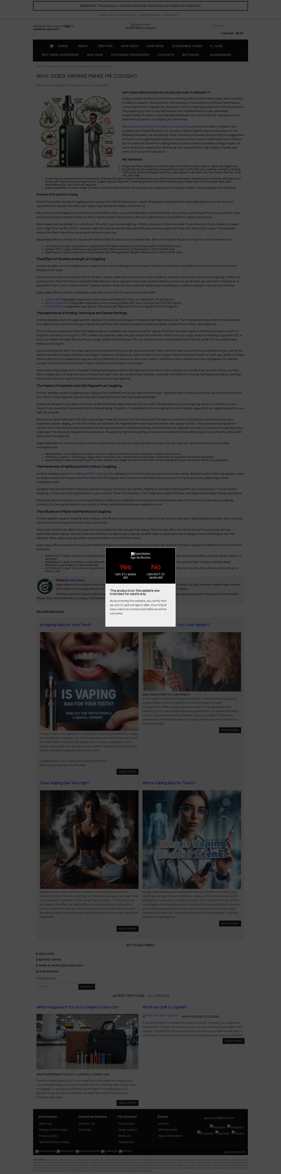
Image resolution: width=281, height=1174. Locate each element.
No (156, 567)
